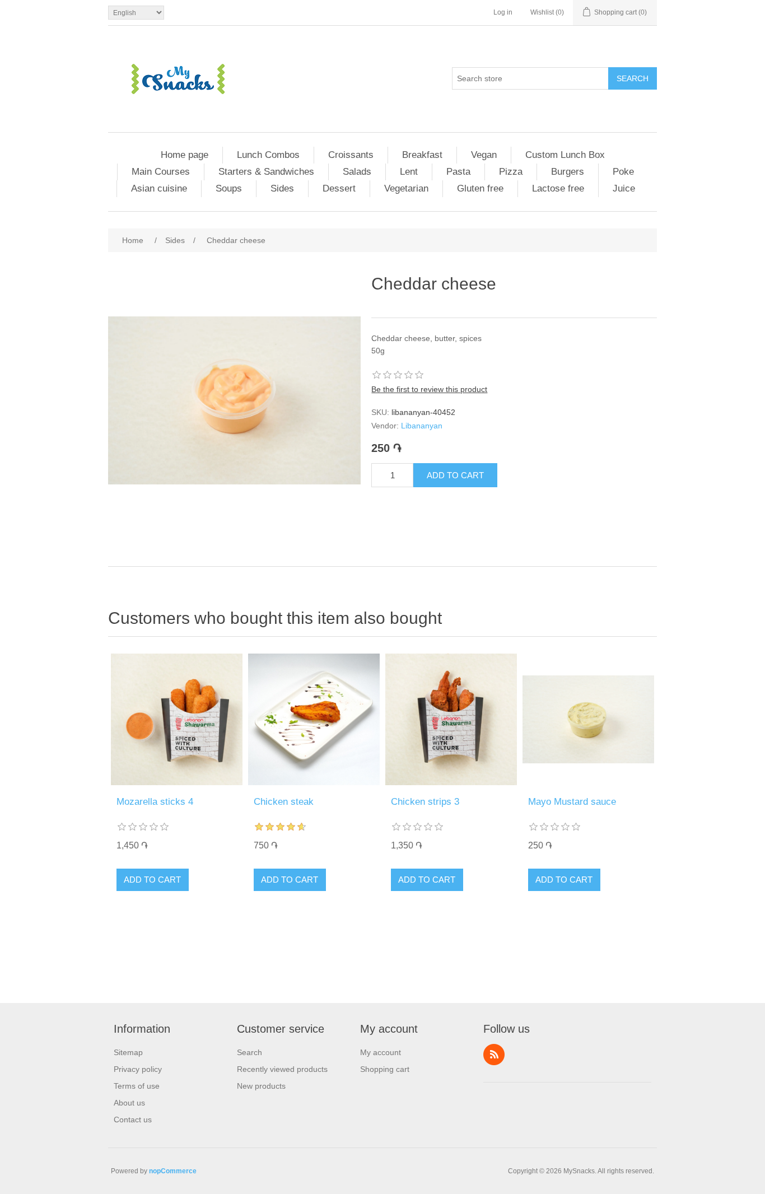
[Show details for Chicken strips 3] (451, 719)
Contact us (133, 1119)
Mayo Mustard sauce (572, 801)
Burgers (567, 171)
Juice (624, 188)
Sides (282, 188)
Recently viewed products (282, 1069)
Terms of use (137, 1085)
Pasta (458, 171)
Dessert (339, 188)
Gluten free (480, 188)
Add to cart (455, 475)
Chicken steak (284, 801)
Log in (502, 12)
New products (261, 1085)
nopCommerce (173, 1171)
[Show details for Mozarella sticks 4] (176, 719)
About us (129, 1102)
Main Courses (161, 171)
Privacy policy (138, 1069)
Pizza (511, 171)
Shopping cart (384, 1069)
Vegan (484, 155)
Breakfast (422, 155)
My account (380, 1052)
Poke (623, 171)
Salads (357, 171)
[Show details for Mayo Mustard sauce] (588, 719)
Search (633, 78)
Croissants (351, 155)
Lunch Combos (268, 155)
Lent (409, 171)
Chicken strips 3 (425, 801)
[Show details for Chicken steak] (314, 719)
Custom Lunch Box (565, 155)
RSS (494, 1054)
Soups (229, 188)
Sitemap (128, 1052)
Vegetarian (406, 188)
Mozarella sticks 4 (154, 801)
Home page (184, 155)
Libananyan (421, 425)
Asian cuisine (159, 188)
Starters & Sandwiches (266, 171)
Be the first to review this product (429, 389)
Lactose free (558, 188)
